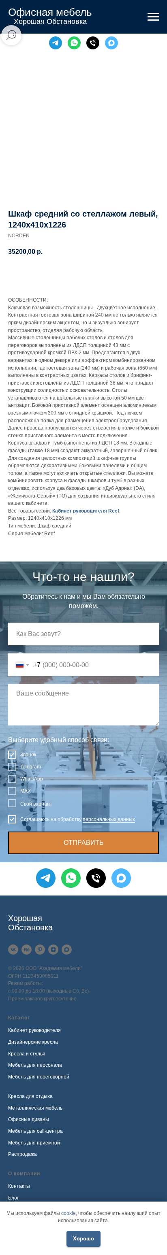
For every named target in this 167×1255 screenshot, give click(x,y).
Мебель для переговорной (38, 1077)
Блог (13, 1198)
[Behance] (26, 949)
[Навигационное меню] (153, 17)
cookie (68, 1213)
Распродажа (22, 1154)
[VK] (13, 949)
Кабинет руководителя (34, 1030)
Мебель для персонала (35, 1065)
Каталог (19, 1018)
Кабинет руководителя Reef (85, 511)
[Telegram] (55, 42)
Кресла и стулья (26, 1054)
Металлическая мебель (35, 1108)
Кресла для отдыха (30, 1096)
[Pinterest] (40, 949)
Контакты (19, 1186)
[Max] (111, 42)
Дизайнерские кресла (33, 1042)
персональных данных (109, 819)
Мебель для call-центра (35, 1131)
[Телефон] (92, 42)
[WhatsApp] (74, 42)
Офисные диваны (28, 1119)
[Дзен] (53, 949)
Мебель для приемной (34, 1143)
